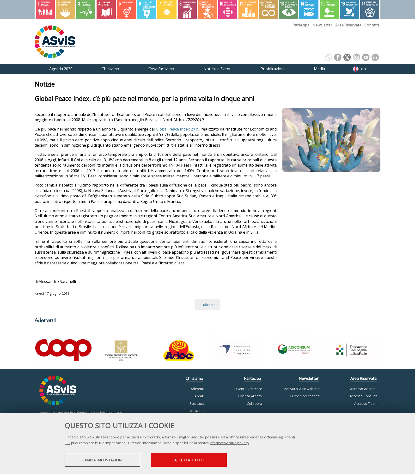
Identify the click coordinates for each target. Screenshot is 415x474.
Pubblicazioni (193, 410)
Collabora (254, 403)
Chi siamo (194, 378)
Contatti (371, 25)
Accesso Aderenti (364, 389)
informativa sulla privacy (229, 442)
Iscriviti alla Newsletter (302, 389)
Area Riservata (348, 25)
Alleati (199, 396)
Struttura (197, 403)
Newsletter (322, 25)
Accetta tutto (189, 459)
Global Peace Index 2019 (178, 129)
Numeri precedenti (305, 396)
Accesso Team (366, 403)
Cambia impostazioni (102, 459)
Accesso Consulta (364, 396)
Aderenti (197, 389)
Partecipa (301, 25)
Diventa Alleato (250, 396)
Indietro (207, 304)
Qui (67, 442)
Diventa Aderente (248, 389)
